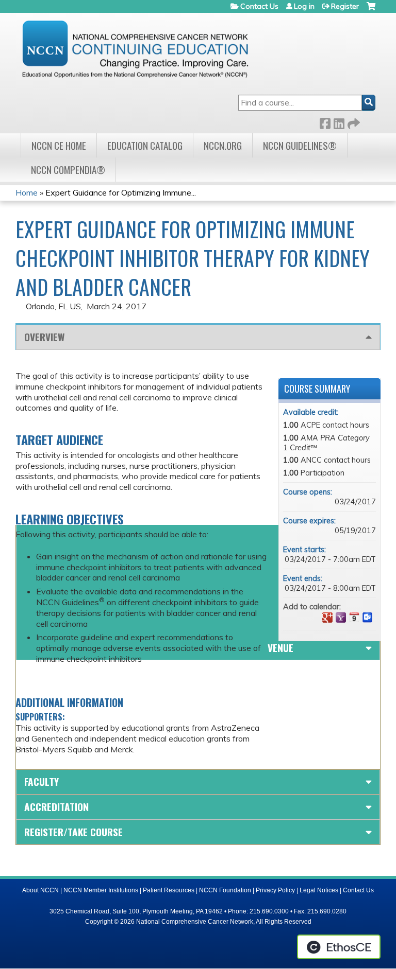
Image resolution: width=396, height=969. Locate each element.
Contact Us (259, 6)
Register (345, 6)
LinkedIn (339, 122)
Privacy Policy (275, 890)
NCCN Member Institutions (100, 890)
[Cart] (371, 10)
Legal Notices (319, 890)
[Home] (135, 49)
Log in (304, 6)
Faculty (41, 781)
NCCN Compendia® (68, 169)
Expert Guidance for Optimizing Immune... (120, 192)
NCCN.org (223, 145)
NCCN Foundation (225, 890)
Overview (44, 336)
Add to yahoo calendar (341, 617)
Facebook (325, 122)
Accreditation (56, 806)
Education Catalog (145, 145)
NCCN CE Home (58, 145)
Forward (353, 122)
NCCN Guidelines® (300, 145)
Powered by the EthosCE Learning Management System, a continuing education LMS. (339, 947)
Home (26, 192)
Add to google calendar (327, 617)
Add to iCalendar (354, 617)
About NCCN (40, 890)
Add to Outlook (367, 617)
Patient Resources (168, 890)
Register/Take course (73, 831)
